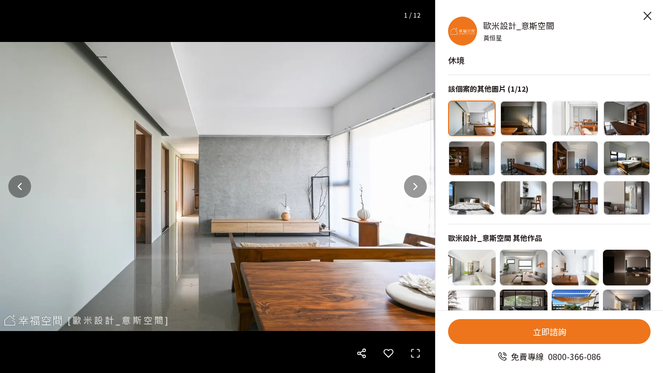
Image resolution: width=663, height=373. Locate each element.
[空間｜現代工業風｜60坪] (523, 307)
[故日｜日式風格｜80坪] (627, 267)
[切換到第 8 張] (627, 158)
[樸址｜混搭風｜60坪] (472, 267)
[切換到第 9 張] (472, 198)
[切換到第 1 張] (472, 118)
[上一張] (19, 186)
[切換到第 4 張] (627, 118)
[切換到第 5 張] (472, 158)
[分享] (361, 353)
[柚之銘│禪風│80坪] (575, 267)
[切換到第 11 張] (575, 198)
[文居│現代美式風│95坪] (472, 307)
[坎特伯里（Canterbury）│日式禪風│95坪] (627, 307)
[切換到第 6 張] (523, 158)
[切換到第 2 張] (523, 118)
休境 (456, 60)
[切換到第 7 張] (575, 158)
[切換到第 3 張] (575, 118)
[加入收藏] (388, 353)
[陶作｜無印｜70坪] (523, 267)
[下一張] (415, 186)
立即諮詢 (549, 331)
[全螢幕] (415, 353)
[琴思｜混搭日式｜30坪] (575, 307)
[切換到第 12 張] (627, 198)
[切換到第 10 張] (523, 198)
